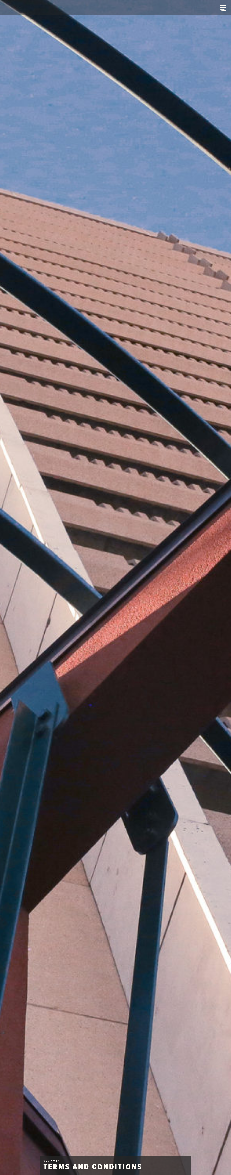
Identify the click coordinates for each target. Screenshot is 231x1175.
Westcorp (16, 8)
